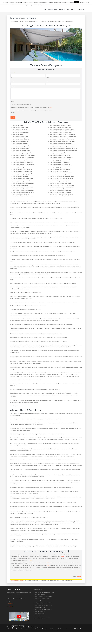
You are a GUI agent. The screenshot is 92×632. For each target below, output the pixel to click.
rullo (48, 565)
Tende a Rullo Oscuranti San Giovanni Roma (43, 596)
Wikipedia (79, 576)
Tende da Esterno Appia (39, 615)
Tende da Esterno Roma (40, 628)
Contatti (52, 629)
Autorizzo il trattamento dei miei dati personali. (21, 104)
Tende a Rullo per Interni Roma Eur (42, 600)
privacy (51, 107)
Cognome (48, 77)
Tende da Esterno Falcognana (17, 580)
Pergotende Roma (20, 628)
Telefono (13, 81)
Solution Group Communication (37, 627)
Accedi (36, 626)
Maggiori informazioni (84, 2)
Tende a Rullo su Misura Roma (77, 628)
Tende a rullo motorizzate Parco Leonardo (43, 609)
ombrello (63, 556)
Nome (12, 72)
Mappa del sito (32, 626)
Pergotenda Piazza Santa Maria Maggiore (43, 602)
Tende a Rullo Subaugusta (40, 594)
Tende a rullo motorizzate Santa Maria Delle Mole (44, 592)
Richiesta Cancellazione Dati (22, 626)
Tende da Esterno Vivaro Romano (41, 618)
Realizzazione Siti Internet (12, 627)
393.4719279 (10, 603)
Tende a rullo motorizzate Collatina (42, 598)
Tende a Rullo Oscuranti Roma (28, 629)
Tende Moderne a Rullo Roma (14, 629)
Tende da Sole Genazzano (40, 613)
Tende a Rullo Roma (10, 628)
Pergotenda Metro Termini (40, 607)
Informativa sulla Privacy (11, 626)
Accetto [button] (76, 2)
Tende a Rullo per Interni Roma (63, 628)
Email (48, 81)
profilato (49, 562)
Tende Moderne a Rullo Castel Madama (42, 617)
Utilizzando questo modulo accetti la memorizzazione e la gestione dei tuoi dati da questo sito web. (32, 110)
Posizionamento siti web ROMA (24, 627)
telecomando (40, 569)
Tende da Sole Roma (51, 628)
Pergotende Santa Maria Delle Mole (42, 603)
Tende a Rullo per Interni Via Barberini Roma (43, 605)
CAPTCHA (13, 112)
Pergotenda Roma (29, 628)
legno (31, 560)
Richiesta (13, 87)
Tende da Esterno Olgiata (40, 611)
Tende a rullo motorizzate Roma (42, 629)
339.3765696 (10, 606)
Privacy (13, 101)
